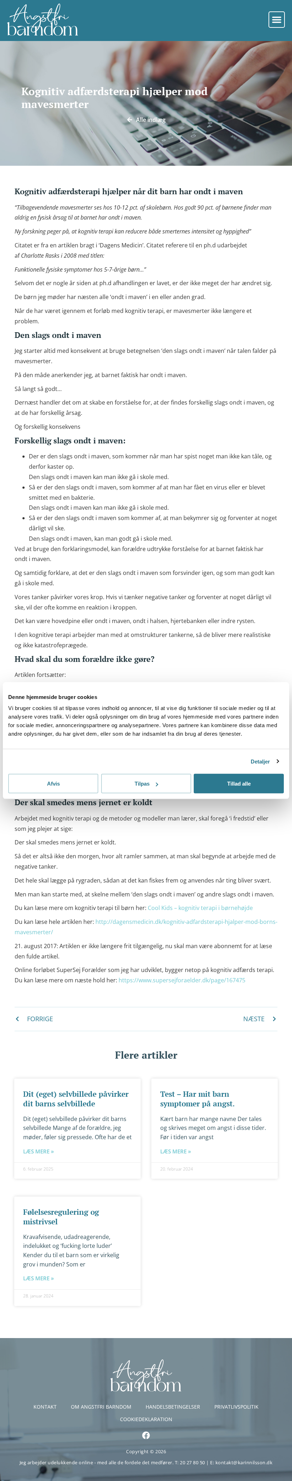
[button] (276, 19)
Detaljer (260, 761)
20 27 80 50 (193, 1462)
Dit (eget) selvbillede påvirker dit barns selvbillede (76, 1099)
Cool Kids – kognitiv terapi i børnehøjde (200, 908)
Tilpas (142, 784)
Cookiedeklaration (146, 1419)
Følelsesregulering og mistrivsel (61, 1217)
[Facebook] (146, 1435)
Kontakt (45, 1406)
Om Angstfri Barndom (101, 1406)
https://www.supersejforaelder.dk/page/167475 (182, 980)
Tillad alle (239, 784)
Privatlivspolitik (236, 1406)
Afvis (53, 784)
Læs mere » (38, 1151)
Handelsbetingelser (173, 1406)
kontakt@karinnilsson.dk (244, 1462)
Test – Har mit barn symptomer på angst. (197, 1099)
